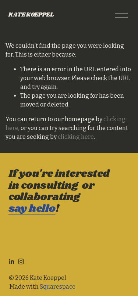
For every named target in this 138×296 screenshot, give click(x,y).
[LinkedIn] (11, 261)
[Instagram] (21, 261)
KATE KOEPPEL (31, 15)
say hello (32, 209)
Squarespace (57, 286)
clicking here (76, 136)
